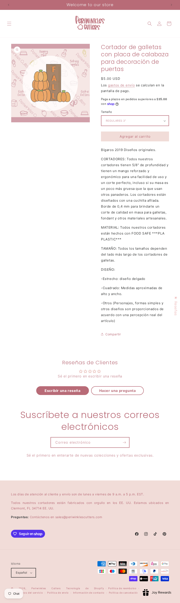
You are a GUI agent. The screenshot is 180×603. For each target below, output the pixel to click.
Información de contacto (88, 592)
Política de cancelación (124, 592)
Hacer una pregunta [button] (117, 390)
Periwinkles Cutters (46, 588)
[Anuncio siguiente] (171, 5)
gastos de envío (121, 85)
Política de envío (58, 592)
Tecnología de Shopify (85, 588)
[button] (9, 23)
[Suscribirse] (124, 442)
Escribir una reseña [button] (62, 390)
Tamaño (106, 112)
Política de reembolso (122, 588)
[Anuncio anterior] (8, 5)
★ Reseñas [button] (176, 305)
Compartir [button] (113, 334)
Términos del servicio (29, 592)
